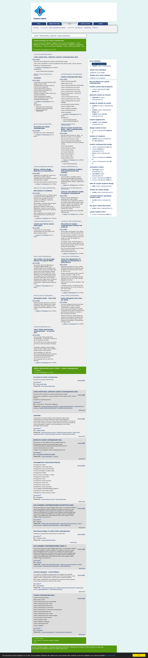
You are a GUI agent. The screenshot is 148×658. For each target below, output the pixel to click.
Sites (50, 27)
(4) (102, 158)
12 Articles (72, 324)
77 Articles (72, 214)
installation (85, 23)
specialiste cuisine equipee (65, 408)
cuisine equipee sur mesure (68, 434)
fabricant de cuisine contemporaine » (45, 188)
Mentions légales (43, 647)
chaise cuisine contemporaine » (70, 256)
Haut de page (82, 410)
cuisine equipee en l (65, 525)
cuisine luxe (55, 456)
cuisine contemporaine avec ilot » (44, 221)
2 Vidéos (65, 185)
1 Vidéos (37, 218)
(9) (98, 175)
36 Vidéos (38, 67)
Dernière (57, 640)
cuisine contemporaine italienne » (44, 166)
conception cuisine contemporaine (44, 108)
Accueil (35, 27)
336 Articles (46, 67)
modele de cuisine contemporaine (44, 106)
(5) (99, 123)
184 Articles (43, 372)
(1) (98, 98)
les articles (45, 49)
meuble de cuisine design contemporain (66, 587)
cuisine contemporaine (47, 456)
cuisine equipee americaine (56, 589)
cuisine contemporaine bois (70, 119)
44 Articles (45, 184)
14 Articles (72, 185)
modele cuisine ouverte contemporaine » (68, 125)
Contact (95, 27)
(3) (99, 115)
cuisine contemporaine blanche (70, 121)
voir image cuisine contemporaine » (71, 221)
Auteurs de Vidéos (59, 27)
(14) (98, 150)
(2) (101, 178)
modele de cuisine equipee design (51, 525)
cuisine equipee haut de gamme (48, 408)
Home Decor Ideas (41, 384)
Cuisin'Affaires (40, 585)
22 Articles (45, 362)
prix (39, 23)
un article (78, 27)
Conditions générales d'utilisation (59, 647)
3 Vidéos (65, 160)
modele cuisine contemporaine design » (43, 75)
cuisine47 (39, 521)
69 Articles (72, 292)
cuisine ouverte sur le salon (48, 499)
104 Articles (45, 285)
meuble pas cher (54, 23)
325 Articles (73, 114)
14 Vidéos (65, 114)
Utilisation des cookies (77, 647)
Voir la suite (36, 382)
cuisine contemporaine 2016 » (69, 166)
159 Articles (46, 101)
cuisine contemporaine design (66, 406)
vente (101, 23)
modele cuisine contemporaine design (50, 523)
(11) (102, 107)
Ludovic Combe (40, 430)
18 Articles (72, 253)
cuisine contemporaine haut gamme (44, 71)
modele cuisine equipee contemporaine (41, 110)
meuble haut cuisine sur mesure (64, 432)
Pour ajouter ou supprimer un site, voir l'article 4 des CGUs (49, 648)
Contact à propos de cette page (94, 647)
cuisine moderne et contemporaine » (71, 74)
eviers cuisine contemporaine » (70, 295)
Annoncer (87, 27)
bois (69, 24)
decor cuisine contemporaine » (43, 124)
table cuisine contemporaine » (43, 256)
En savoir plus (110, 655)
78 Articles (45, 218)
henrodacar (39, 497)
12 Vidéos (38, 101)
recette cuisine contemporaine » (43, 295)
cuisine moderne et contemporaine (64, 632)
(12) (101, 111)
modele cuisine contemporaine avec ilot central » (71, 188)
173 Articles (45, 235)
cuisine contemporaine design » (43, 54)
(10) (100, 90)
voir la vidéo (36, 59)
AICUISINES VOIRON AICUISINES (45, 454)
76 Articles (72, 160)
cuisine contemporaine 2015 (70, 163)
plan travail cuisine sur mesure (49, 432)
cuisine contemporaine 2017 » (42, 326)
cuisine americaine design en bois (49, 587)
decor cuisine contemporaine (48, 386)
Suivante (51, 640)
